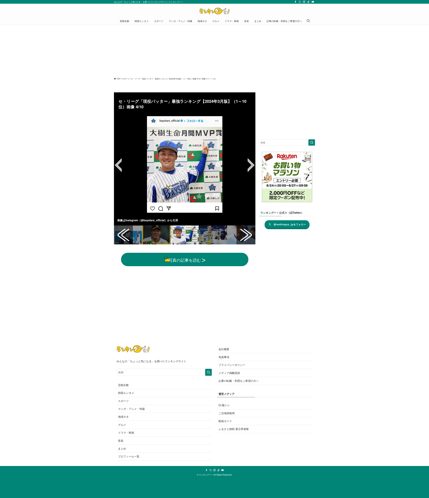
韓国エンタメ (126, 393)
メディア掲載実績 (229, 373)
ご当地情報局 (227, 413)
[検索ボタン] (308, 21)
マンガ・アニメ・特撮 (131, 409)
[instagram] (304, 2)
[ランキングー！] (214, 11)
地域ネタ (123, 417)
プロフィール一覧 (128, 456)
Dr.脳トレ (224, 405)
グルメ (122, 425)
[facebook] (295, 2)
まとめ (122, 448)
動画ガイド (225, 421)
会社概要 (224, 349)
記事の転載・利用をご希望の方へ (239, 381)
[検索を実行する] (311, 142)
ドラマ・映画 (126, 432)
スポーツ (123, 401)
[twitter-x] (300, 2)
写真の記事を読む (184, 260)
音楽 (120, 441)
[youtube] (313, 2)
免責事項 (224, 357)
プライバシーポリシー (232, 365)
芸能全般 (123, 385)
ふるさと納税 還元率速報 (234, 429)
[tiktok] (308, 2)
